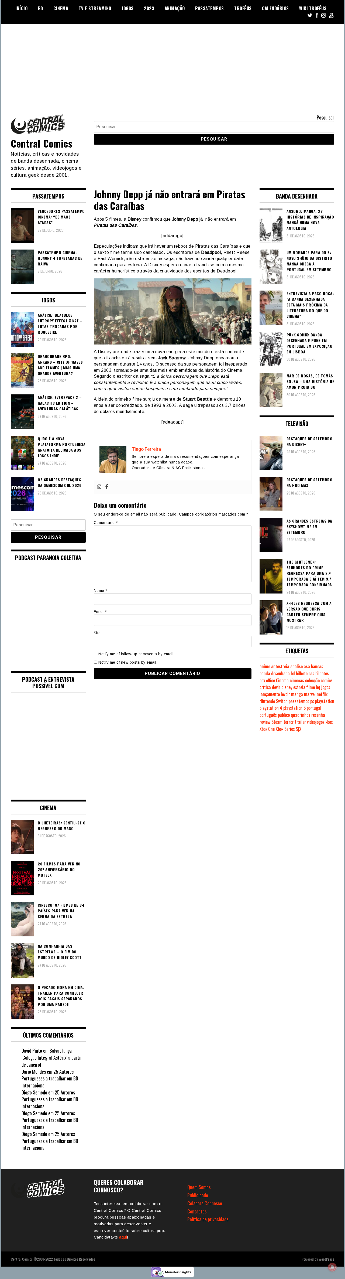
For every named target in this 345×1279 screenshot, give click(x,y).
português (268, 715)
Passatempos (209, 8)
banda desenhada (275, 673)
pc (312, 701)
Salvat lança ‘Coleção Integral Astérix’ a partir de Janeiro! (52, 1057)
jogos (325, 687)
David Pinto (32, 1050)
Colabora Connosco (204, 1203)
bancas (317, 666)
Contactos (196, 1211)
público (284, 715)
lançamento (270, 694)
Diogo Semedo (34, 1092)
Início (21, 8)
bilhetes (322, 673)
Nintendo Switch (274, 701)
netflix (322, 694)
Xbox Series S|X (288, 729)
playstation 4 (271, 708)
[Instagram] (99, 487)
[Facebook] (106, 487)
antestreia (280, 666)
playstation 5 (294, 708)
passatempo (299, 701)
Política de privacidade (208, 1219)
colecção (312, 680)
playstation (324, 701)
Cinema (60, 8)
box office (267, 680)
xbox (329, 722)
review (265, 722)
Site (97, 633)
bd (293, 673)
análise (296, 666)
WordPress (326, 1259)
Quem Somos (199, 1187)
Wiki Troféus (312, 8)
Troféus (243, 8)
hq (318, 687)
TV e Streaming (95, 8)
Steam (276, 722)
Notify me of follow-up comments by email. (136, 654)
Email (100, 611)
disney (286, 687)
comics (327, 680)
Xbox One (267, 729)
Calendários (275, 8)
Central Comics (41, 143)
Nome (100, 590)
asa (307, 666)
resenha (318, 715)
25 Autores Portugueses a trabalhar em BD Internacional (50, 1078)
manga (297, 694)
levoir (285, 694)
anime (265, 666)
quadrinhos (300, 715)
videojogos (316, 722)
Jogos (128, 8)
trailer (300, 722)
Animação (175, 8)
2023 (149, 8)
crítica (265, 687)
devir (276, 687)
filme (310, 687)
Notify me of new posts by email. (127, 662)
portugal (314, 708)
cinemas (297, 680)
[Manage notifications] (332, 1267)
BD (40, 8)
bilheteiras (305, 673)
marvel (310, 694)
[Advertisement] (172, 64)
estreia (299, 687)
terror (289, 722)
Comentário (106, 522)
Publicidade (197, 1195)
